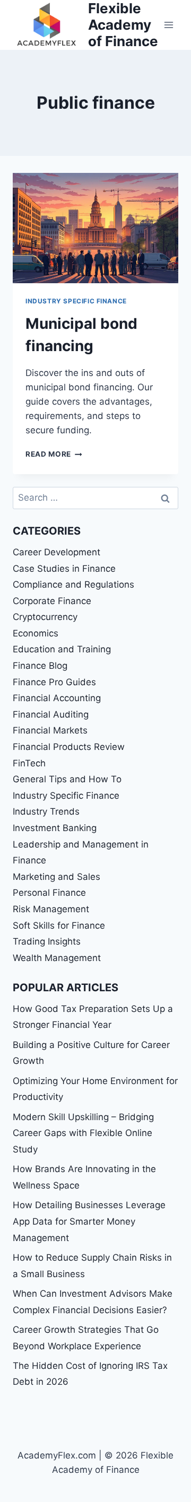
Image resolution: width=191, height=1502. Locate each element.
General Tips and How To (67, 779)
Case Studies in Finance (64, 568)
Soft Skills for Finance (59, 925)
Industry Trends (46, 811)
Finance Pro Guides (54, 682)
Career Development (56, 552)
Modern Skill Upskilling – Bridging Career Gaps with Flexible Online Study (83, 1133)
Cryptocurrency (45, 617)
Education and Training (62, 649)
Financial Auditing (51, 714)
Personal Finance (49, 892)
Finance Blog (40, 665)
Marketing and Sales (56, 876)
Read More (53, 454)
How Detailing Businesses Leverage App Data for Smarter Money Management (89, 1221)
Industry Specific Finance (76, 301)
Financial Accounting (57, 698)
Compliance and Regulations (73, 584)
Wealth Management (57, 958)
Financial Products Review (69, 746)
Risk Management (51, 909)
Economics (35, 633)
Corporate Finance (52, 601)
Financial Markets (50, 730)
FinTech (29, 763)
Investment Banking (55, 828)
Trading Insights (47, 941)
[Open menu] (168, 24)
